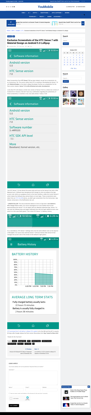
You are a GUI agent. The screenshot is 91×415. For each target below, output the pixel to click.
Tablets (41, 16)
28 (70, 64)
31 (79, 64)
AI (28, 12)
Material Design (36, 341)
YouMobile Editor (12, 46)
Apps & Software (56, 12)
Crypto (35, 12)
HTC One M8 (19, 198)
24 (79, 62)
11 (82, 57)
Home (23, 12)
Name (11, 387)
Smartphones (44, 12)
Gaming (49, 16)
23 (76, 62)
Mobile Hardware (46, 341)
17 (79, 60)
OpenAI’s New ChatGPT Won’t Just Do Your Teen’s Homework (64, 1)
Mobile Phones (12, 343)
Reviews (67, 12)
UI (33, 343)
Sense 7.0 (20, 343)
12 (64, 60)
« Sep (71, 68)
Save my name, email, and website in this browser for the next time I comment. (29, 393)
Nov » (75, 68)
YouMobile (45, 7)
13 (67, 60)
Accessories (57, 16)
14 (70, 60)
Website (44, 387)
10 (79, 57)
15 (73, 60)
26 (64, 64)
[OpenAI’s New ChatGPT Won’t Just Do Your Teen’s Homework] (45, 24)
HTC (13, 36)
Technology (32, 16)
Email (27, 387)
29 (73, 64)
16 (76, 60)
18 (82, 60)
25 (82, 62)
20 (67, 62)
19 (64, 62)
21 (70, 62)
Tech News (28, 343)
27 (67, 64)
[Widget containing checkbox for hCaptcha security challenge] (19, 398)
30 (76, 64)
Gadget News (22, 341)
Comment (11, 369)
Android (10, 36)
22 (73, 62)
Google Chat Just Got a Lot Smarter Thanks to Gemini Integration (23, 22)
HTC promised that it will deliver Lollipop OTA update (22, 331)
